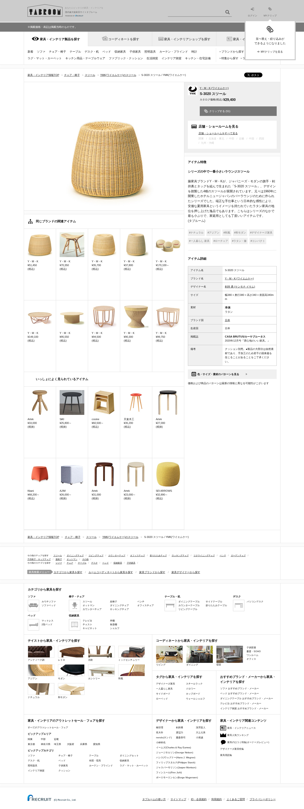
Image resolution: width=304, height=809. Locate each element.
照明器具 (150, 51)
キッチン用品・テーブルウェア (85, 58)
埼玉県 (57, 744)
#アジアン (213, 232)
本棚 (112, 620)
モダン (61, 678)
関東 (30, 739)
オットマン (72, 559)
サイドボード (163, 693)
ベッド (106, 51)
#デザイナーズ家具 (261, 232)
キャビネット (90, 628)
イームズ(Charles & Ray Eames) (173, 747)
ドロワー (190, 688)
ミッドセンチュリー (129, 660)
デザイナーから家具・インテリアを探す (184, 720)
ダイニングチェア (75, 555)
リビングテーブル (187, 609)
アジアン (32, 678)
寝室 (218, 664)
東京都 (31, 744)
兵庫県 (83, 744)
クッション (64, 770)
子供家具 (135, 51)
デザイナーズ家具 (165, 683)
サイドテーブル (214, 601)
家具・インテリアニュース (241, 728)
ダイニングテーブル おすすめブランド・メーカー (246, 698)
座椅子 (59, 559)
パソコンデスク (255, 601)
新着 (30, 51)
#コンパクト (258, 240)
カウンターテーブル (189, 605)
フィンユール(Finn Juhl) (169, 772)
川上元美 (200, 732)
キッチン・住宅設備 (198, 58)
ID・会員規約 (199, 799)
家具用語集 (226, 755)
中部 (43, 739)
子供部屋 (251, 647)
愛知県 (96, 744)
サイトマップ (178, 799)
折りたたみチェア (158, 555)
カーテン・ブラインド (173, 51)
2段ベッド (47, 624)
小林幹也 (161, 742)
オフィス (251, 659)
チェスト (87, 624)
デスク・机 (92, 51)
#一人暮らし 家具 (199, 240)
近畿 (56, 739)
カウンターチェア (116, 555)
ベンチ (223, 555)
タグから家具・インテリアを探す (179, 677)
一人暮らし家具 (164, 688)
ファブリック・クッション (126, 58)
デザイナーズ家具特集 (232, 749)
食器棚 (113, 624)
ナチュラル (34, 697)
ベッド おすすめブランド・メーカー (239, 693)
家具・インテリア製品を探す (60, 39)
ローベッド (162, 698)
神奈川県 (45, 744)
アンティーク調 (36, 660)
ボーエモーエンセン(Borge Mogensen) (177, 777)
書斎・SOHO (254, 651)
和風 (120, 678)
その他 (85, 559)
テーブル (75, 51)
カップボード (193, 693)
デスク (94, 563)
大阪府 (70, 744)
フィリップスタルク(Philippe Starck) (175, 762)
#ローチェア (221, 240)
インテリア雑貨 (171, 58)
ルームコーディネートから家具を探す (111, 572)
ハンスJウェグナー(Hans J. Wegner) (175, 757)
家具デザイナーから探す (185, 572)
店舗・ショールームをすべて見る (218, 133)
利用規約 (216, 799)
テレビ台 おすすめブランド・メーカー (240, 703)
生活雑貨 (152, 58)
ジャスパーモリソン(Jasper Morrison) (176, 767)
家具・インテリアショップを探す (187, 39)
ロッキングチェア (180, 555)
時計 (194, 51)
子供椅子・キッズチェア (39, 559)
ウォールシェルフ (195, 698)
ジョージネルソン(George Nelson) (174, 752)
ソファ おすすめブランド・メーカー (239, 688)
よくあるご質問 (236, 799)
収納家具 (120, 51)
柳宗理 (159, 727)
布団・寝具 (95, 760)
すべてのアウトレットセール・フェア (48, 727)
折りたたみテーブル (216, 605)
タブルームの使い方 (154, 799)
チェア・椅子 (57, 51)
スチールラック (194, 683)
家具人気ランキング (238, 735)
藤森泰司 (180, 737)
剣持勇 (179, 727)
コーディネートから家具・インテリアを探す (187, 640)
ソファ (41, 51)
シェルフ (114, 628)
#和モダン (240, 232)
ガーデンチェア (238, 555)
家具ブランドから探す (152, 572)
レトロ (61, 660)
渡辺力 (179, 732)
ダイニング (192, 664)
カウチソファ (49, 601)
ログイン (252, 15)
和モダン (62, 697)
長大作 (159, 732)
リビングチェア (96, 555)
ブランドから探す (232, 51)
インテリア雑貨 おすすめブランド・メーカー (244, 708)
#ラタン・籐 (239, 240)
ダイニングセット (129, 755)
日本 (227, 320)
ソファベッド (49, 605)
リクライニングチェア (204, 555)
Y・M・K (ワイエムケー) (214, 88)
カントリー (94, 678)
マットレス (47, 620)
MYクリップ (270, 15)
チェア (70, 563)
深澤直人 (200, 727)
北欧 (90, 660)
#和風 (226, 232)
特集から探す (229, 58)
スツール (57, 555)
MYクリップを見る (272, 51)
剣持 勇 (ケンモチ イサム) (240, 286)
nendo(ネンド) (164, 737)
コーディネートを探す (123, 39)
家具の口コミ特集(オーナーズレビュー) (248, 742)
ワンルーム (252, 655)
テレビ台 (87, 620)
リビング (161, 664)
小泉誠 (199, 737)
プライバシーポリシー (263, 799)
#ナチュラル (196, 232)
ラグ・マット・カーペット (45, 58)
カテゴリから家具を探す (68, 572)
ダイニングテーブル (189, 601)
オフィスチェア (137, 555)
